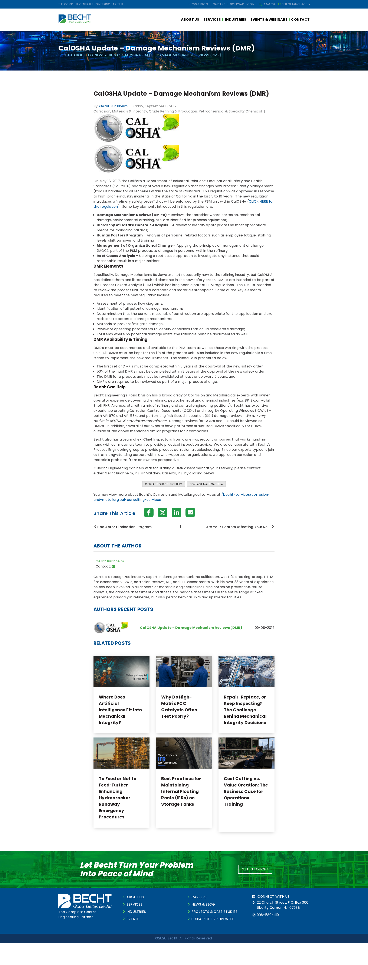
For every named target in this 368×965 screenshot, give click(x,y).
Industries (235, 19)
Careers (219, 4)
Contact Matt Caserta (206, 484)
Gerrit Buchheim (113, 106)
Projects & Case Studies (214, 911)
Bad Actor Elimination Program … (126, 526)
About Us (190, 19)
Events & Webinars (269, 19)
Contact (300, 19)
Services (212, 19)
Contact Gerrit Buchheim (163, 484)
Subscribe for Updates (212, 918)
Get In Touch (254, 869)
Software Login (242, 4)
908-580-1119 (268, 914)
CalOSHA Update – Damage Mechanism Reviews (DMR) (191, 627)
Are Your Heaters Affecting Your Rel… (238, 526)
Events (132, 918)
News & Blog (198, 4)
